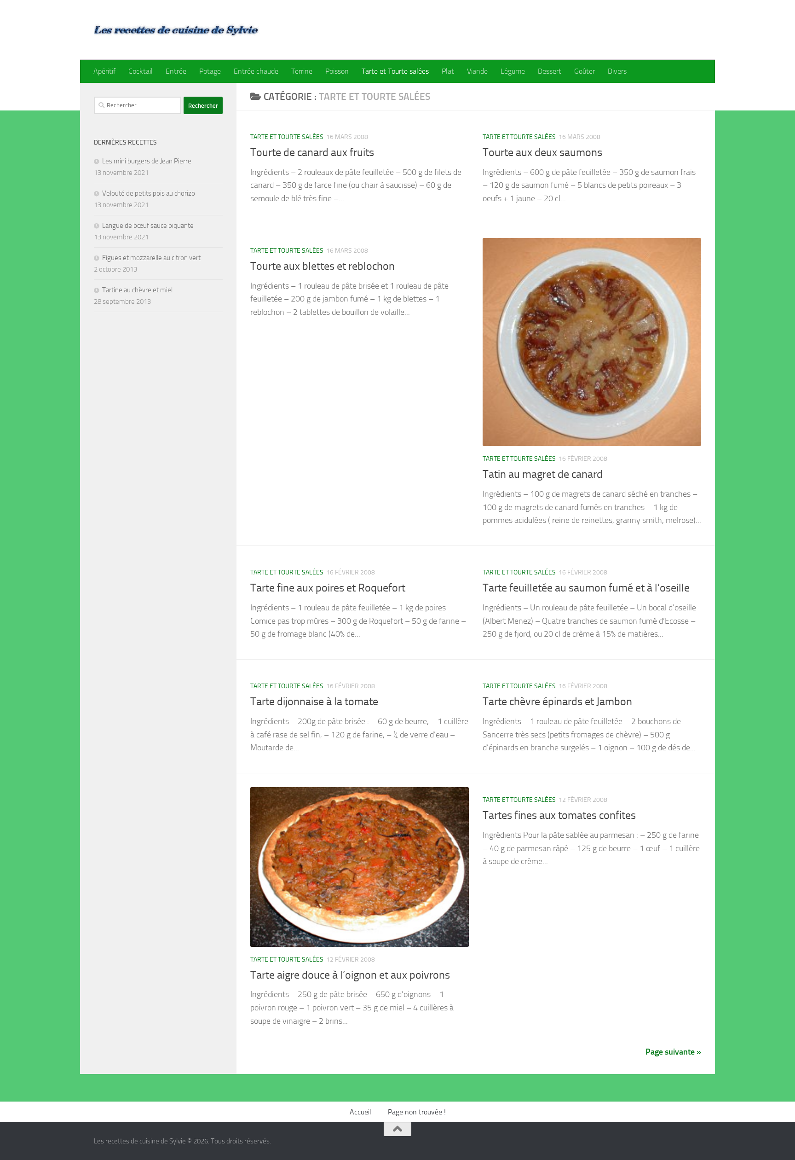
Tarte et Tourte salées (395, 71)
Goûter (584, 71)
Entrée (176, 71)
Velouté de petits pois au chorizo (148, 193)
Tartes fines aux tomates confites (559, 815)
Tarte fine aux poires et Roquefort (327, 587)
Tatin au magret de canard (543, 474)
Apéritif (104, 71)
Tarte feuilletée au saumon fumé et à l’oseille (586, 587)
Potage (210, 71)
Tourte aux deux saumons (542, 152)
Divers (617, 71)
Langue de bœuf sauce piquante (148, 225)
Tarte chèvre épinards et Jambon (557, 701)
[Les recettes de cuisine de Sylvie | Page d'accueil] (176, 29)
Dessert (549, 71)
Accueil (360, 1112)
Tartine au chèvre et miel (137, 290)
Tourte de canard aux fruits (312, 152)
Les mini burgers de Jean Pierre (146, 161)
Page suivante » (673, 1052)
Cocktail (140, 71)
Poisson (337, 71)
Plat (448, 71)
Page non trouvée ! (417, 1112)
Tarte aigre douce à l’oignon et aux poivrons (350, 975)
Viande (477, 71)
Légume (513, 71)
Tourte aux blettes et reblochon (322, 266)
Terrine (301, 71)
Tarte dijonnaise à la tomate (314, 701)
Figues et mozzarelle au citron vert (151, 258)
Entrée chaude (256, 71)
